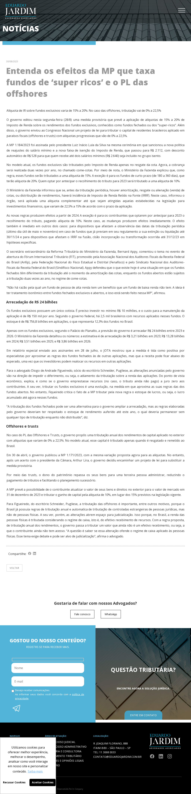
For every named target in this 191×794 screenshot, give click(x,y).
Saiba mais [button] (35, 771)
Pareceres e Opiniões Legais (64, 760)
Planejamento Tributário (63, 756)
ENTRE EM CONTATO (143, 715)
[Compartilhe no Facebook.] (29, 554)
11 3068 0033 (107, 752)
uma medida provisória (89, 120)
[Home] (20, 19)
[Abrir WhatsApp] (181, 784)
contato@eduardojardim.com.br (117, 756)
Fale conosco (82, 614)
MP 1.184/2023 (19, 145)
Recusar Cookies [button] (14, 782)
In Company (77, 789)
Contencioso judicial (60, 742)
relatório (18, 350)
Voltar (14, 568)
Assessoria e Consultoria (63, 751)
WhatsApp (111, 614)
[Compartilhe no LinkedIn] (34, 554)
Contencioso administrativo (66, 746)
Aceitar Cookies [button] (43, 782)
